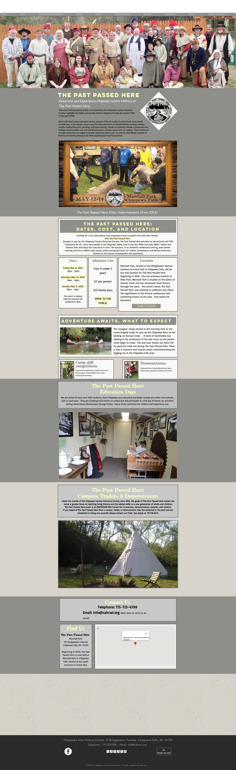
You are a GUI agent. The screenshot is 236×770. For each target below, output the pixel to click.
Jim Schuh (138, 513)
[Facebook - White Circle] (68, 751)
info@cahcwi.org (137, 744)
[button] (174, 204)
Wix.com (143, 765)
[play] (171, 476)
